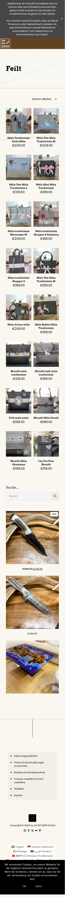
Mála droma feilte (19, 324)
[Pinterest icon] (40, 830)
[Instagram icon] (25, 830)
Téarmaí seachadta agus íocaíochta (29, 764)
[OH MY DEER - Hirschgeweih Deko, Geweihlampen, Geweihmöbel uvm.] (5, 43)
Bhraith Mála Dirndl (46, 418)
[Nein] (60, 877)
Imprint (18, 795)
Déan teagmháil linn (25, 756)
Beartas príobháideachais (29, 772)
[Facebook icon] (28, 830)
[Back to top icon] (32, 818)
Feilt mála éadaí (19, 418)
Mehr (38, 886)
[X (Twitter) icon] (32, 830)
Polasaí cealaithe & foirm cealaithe (29, 780)
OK (24, 886)
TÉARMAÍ (19, 789)
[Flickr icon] (36, 830)
